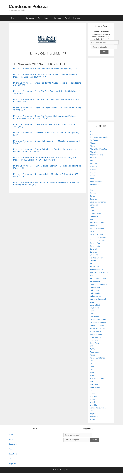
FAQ (39, 18)
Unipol (92, 402)
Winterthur (94, 417)
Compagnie (30, 18)
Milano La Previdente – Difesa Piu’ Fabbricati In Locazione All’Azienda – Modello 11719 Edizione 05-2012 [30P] (45, 117)
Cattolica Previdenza (98, 202)
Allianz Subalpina (96, 155)
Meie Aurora (94, 317)
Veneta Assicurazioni (98, 408)
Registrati (76, 18)
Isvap (92, 275)
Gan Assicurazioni (97, 228)
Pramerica (94, 340)
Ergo (91, 220)
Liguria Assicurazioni (98, 299)
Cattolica (93, 199)
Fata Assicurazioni (97, 223)
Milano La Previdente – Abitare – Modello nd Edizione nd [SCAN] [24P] (45, 68)
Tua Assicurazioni (96, 387)
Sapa (92, 367)
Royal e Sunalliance (97, 358)
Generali (93, 231)
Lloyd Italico (94, 308)
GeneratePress (65, 470)
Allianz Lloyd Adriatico (98, 149)
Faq (10, 449)
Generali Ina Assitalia (98, 237)
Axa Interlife (94, 184)
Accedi (67, 18)
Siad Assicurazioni (97, 378)
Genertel (93, 249)
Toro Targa (94, 384)
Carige (92, 196)
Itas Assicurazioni (96, 281)
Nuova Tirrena (95, 331)
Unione (92, 399)
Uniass (92, 393)
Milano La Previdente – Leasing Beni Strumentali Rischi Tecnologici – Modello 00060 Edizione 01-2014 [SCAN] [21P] (44, 158)
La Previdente (95, 296)
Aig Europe (94, 140)
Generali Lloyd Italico (98, 240)
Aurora (92, 175)
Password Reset (96, 334)
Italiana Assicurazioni (98, 278)
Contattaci (57, 18)
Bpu (91, 190)
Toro (91, 381)
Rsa (91, 361)
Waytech (93, 414)
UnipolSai (93, 405)
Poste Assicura (95, 337)
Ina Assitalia (94, 267)
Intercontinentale (96, 270)
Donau (92, 208)
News (20, 18)
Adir (91, 134)
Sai (91, 364)
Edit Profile (94, 217)
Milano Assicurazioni (98, 320)
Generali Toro (95, 243)
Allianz (92, 146)
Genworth (94, 252)
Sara (91, 370)
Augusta (93, 172)
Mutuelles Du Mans (97, 325)
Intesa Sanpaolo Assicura (99, 272)
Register (93, 355)
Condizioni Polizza (28, 6)
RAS (91, 346)
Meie (92, 314)
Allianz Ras (94, 152)
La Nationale (95, 293)
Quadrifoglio (94, 343)
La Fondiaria (94, 290)
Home (13, 18)
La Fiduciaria (95, 287)
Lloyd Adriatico (95, 305)
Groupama (94, 255)
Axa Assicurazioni (96, 181)
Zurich (92, 420)
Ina (91, 264)
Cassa (46, 18)
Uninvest (93, 396)
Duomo (92, 211)
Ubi (91, 390)
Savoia (92, 373)
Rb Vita (93, 349)
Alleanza (93, 143)
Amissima (93, 158)
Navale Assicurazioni (98, 328)
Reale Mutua (95, 352)
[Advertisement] (101, 89)
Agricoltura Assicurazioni (99, 137)
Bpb (91, 187)
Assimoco (93, 167)
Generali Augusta (96, 234)
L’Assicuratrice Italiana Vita (100, 284)
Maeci (92, 311)
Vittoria (92, 411)
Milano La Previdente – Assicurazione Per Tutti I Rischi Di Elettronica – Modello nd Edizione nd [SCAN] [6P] (45, 75)
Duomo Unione (95, 214)
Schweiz (93, 376)
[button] (50, 18)
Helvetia (93, 261)
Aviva (92, 178)
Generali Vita (95, 246)
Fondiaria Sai (95, 225)
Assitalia (93, 170)
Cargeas (93, 193)
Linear (92, 302)
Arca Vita (93, 164)
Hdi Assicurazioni (96, 258)
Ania (91, 161)
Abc (91, 131)
